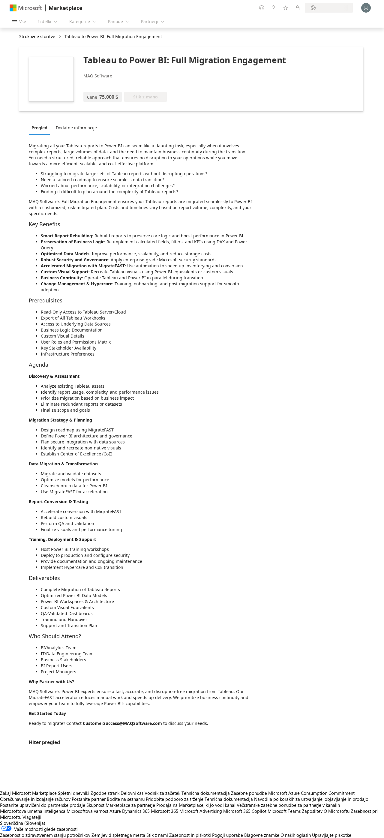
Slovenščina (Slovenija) (22, 823)
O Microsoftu (337, 811)
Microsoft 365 (164, 811)
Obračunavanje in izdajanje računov (35, 799)
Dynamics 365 (136, 811)
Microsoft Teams (284, 811)
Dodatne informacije (76, 128)
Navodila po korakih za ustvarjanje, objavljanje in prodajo (311, 799)
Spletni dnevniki (73, 793)
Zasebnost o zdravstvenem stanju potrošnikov (45, 835)
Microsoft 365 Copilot (244, 811)
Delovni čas (132, 793)
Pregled (39, 128)
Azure (115, 811)
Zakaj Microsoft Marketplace (28, 793)
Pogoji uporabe (227, 835)
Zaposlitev (312, 811)
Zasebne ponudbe (249, 793)
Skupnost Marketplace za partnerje (120, 805)
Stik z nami (157, 835)
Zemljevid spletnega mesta (118, 835)
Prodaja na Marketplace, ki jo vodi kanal (196, 805)
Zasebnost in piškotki (190, 835)
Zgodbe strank (105, 793)
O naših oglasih (295, 835)
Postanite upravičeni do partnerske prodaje (42, 805)
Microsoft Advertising (200, 811)
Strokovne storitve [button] (37, 36)
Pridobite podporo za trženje (174, 799)
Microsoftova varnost (87, 811)
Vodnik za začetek (162, 793)
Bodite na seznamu (126, 799)
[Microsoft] (26, 8)
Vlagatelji (31, 817)
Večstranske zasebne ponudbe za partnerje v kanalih (288, 805)
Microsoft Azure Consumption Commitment (311, 793)
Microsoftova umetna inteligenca (32, 811)
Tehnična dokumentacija (206, 793)
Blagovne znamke (261, 835)
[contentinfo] (60, 37)
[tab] (41, 127)
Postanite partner (89, 799)
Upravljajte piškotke (331, 835)
